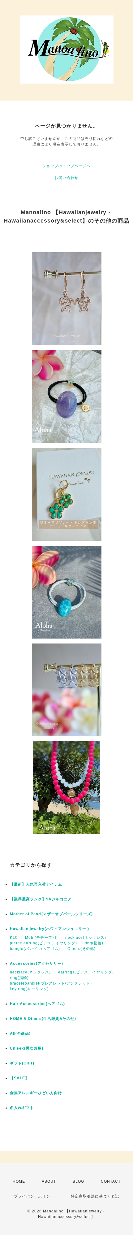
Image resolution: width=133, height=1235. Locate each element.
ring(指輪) (93, 943)
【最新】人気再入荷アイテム (36, 884)
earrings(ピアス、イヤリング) (86, 972)
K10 (14, 937)
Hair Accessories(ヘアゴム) (37, 1004)
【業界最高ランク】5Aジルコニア (41, 899)
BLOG (78, 1181)
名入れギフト (22, 1108)
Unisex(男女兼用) (26, 1048)
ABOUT (49, 1181)
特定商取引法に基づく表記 (95, 1196)
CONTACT (111, 1181)
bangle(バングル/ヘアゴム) (35, 949)
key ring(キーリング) (29, 989)
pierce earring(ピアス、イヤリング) (43, 943)
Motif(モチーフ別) (41, 937)
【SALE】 (19, 1078)
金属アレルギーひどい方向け (36, 1093)
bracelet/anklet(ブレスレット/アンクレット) (51, 983)
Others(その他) (81, 949)
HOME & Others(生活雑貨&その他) (43, 1018)
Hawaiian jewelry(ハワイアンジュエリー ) (49, 929)
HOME (19, 1181)
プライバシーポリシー (34, 1196)
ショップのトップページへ (66, 166)
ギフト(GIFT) (24, 1063)
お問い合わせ (66, 178)
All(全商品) (20, 1033)
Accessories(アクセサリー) (36, 963)
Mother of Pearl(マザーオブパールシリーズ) (51, 914)
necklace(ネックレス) (85, 937)
